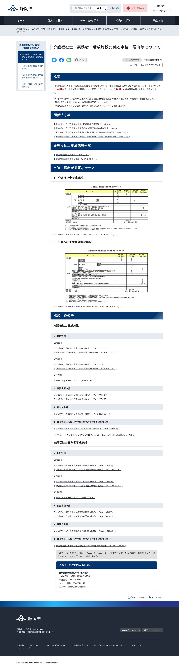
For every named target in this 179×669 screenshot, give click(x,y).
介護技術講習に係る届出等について (32, 85)
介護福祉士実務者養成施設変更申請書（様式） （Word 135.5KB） (85, 516)
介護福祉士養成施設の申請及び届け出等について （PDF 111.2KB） (85, 234)
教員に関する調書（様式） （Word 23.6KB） (75, 380)
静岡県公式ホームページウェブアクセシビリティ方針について (99, 645)
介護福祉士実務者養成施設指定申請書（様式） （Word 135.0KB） (85, 482)
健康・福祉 (40, 29)
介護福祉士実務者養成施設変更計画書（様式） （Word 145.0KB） (85, 512)
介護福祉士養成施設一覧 (72, 155)
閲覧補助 (160, 6)
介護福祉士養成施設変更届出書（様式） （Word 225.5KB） (82, 414)
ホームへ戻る (157, 597)
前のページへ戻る (138, 597)
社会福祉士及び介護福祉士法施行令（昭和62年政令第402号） (89, 128)
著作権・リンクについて (29, 645)
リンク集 (137, 645)
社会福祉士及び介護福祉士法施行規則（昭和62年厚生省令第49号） (91, 132)
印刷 (135, 65)
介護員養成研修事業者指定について (32, 67)
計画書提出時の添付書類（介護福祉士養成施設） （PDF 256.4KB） (85, 352)
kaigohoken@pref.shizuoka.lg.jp (77, 587)
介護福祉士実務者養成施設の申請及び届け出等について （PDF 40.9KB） (88, 306)
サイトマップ (24, 648)
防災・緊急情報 (138, 8)
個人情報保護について (56, 645)
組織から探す (123, 20)
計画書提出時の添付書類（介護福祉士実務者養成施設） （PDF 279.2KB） (88, 470)
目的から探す (55, 20)
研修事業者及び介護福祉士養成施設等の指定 (101, 29)
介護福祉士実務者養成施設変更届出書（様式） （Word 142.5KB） (85, 531)
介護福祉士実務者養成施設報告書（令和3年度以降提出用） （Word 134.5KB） (90, 546)
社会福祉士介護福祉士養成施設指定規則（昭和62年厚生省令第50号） (92, 137)
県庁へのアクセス (151, 630)
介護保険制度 (63, 29)
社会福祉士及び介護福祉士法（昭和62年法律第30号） (85, 124)
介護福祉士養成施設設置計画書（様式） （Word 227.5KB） (82, 348)
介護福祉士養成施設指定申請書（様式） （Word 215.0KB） (82, 364)
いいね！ (82, 60)
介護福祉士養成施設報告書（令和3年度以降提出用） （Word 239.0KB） (87, 429)
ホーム (21, 20)
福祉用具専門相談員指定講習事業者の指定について (32, 76)
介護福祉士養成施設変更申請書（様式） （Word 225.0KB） (82, 399)
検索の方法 (114, 8)
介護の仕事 (75, 29)
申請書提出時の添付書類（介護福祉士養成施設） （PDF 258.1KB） (85, 369)
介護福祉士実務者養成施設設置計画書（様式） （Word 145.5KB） (85, 465)
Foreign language (159, 10)
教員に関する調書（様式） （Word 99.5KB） (75, 498)
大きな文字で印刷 (153, 65)
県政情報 (158, 20)
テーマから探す (89, 20)
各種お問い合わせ (129, 630)
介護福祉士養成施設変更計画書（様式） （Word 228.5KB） (82, 395)
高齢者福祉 (51, 29)
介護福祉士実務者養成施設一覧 (75, 159)
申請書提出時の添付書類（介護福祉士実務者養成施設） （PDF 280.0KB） (88, 486)
